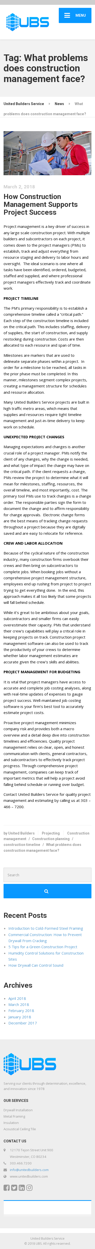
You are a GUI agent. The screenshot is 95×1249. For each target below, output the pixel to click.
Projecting (51, 833)
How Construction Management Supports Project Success (41, 204)
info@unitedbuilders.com (29, 1169)
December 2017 (22, 1022)
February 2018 (21, 1010)
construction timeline (22, 845)
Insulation (11, 1122)
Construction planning (51, 839)
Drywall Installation (18, 1110)
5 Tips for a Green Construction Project (42, 946)
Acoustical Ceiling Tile (20, 1129)
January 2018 (19, 1016)
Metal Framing (14, 1116)
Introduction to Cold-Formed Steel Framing (45, 928)
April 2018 (17, 998)
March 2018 (18, 1004)
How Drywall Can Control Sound (35, 965)
